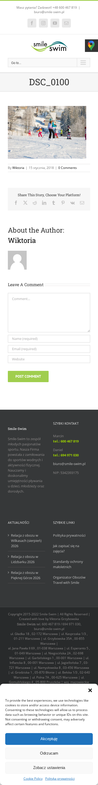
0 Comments (67, 167)
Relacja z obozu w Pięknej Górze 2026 (25, 575)
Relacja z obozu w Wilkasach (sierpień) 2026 (26, 540)
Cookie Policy (33, 778)
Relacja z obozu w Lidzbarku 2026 (24, 559)
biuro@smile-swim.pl (49, 12)
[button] (90, 690)
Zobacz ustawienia (49, 767)
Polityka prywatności (60, 778)
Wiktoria (18, 167)
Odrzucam (49, 753)
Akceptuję (49, 738)
